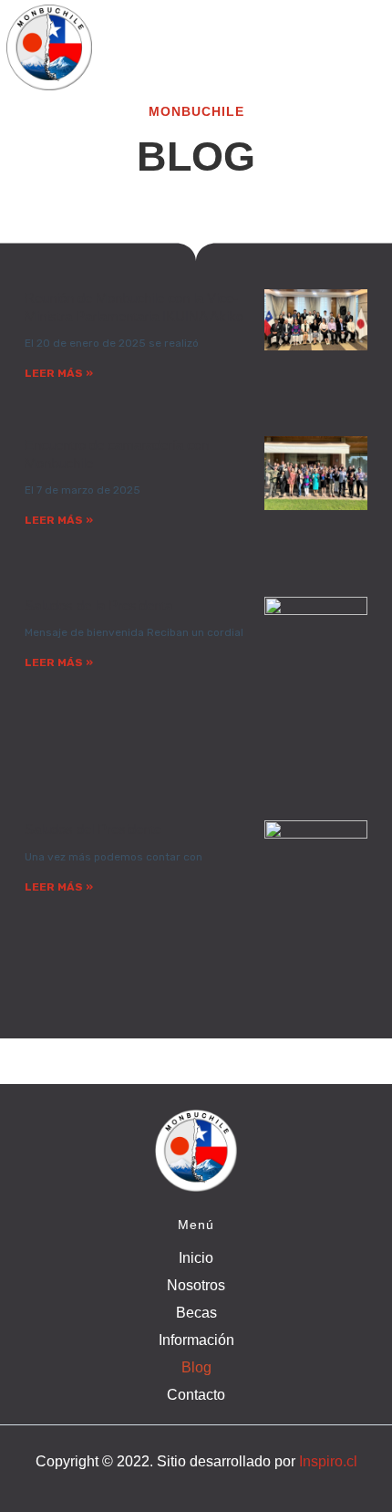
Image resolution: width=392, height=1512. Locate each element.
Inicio (196, 1258)
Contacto (196, 1395)
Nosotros (196, 1285)
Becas (196, 1312)
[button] (196, 29)
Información (196, 1340)
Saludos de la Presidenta (98, 605)
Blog (196, 1367)
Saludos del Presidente (93, 829)
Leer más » (59, 373)
